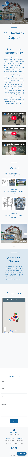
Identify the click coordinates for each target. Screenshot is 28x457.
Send (14, 421)
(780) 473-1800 (14, 434)
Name (2, 381)
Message (3, 404)
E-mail (2, 388)
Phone (2, 396)
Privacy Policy (14, 455)
